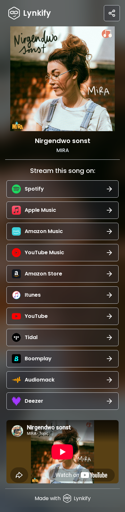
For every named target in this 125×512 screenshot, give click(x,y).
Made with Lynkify (63, 498)
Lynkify (37, 13)
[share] (112, 13)
